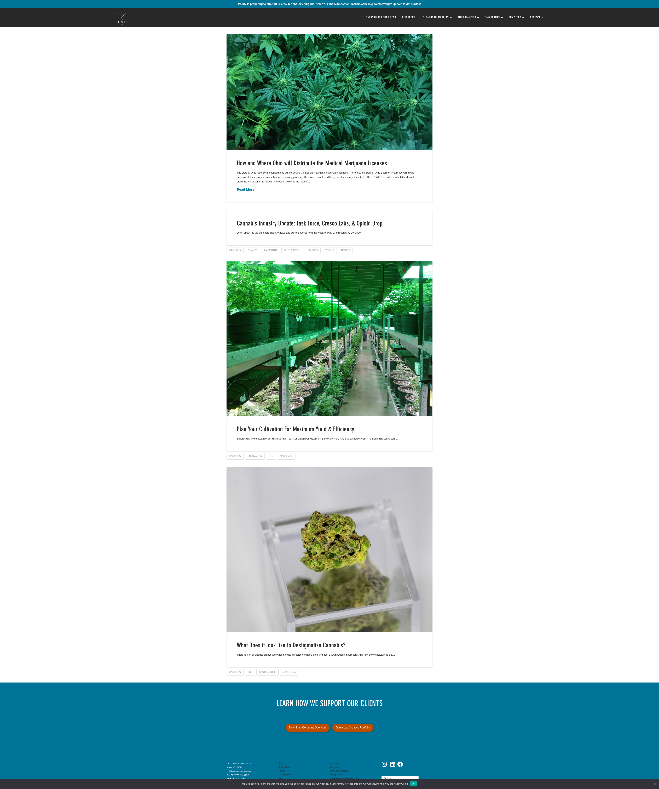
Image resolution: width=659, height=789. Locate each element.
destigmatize (267, 672)
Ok (413, 783)
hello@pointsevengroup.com (383, 4)
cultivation (255, 456)
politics (313, 250)
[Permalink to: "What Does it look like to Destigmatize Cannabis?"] (329, 549)
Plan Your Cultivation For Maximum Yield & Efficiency (295, 429)
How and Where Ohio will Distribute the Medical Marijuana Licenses (312, 163)
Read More (245, 189)
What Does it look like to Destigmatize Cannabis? (291, 645)
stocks (329, 250)
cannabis (235, 250)
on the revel (292, 250)
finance (252, 250)
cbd (250, 672)
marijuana (270, 250)
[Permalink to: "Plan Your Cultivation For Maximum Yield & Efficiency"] (329, 338)
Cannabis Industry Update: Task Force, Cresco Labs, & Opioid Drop (310, 224)
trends (345, 250)
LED (271, 456)
